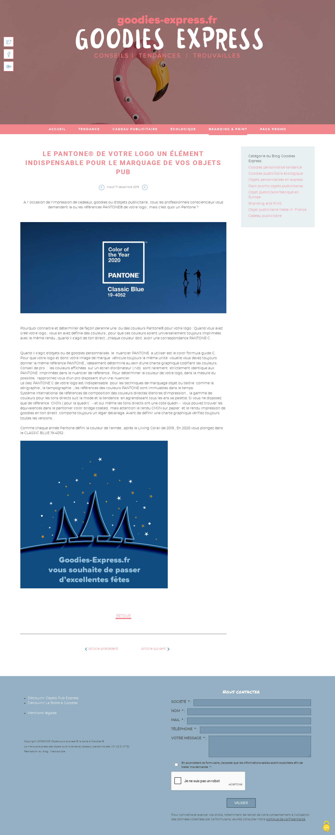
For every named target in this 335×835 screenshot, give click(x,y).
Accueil (57, 129)
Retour (123, 616)
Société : (181, 702)
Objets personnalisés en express (275, 180)
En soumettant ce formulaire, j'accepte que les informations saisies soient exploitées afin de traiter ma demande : (242, 765)
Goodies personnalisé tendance (275, 167)
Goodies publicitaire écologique (275, 173)
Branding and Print (265, 203)
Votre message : (188, 738)
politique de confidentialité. (286, 819)
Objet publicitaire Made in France (277, 210)
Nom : (178, 711)
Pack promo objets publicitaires (275, 186)
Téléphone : (184, 729)
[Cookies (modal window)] (326, 826)
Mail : (178, 720)
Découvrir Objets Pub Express (53, 698)
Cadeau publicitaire (265, 216)
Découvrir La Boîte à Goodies (53, 703)
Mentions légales (42, 713)
